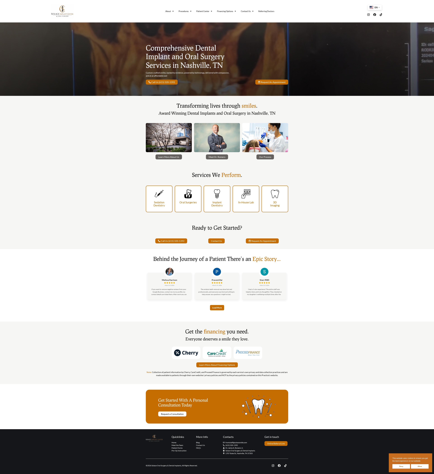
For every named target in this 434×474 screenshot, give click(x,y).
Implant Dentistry (217, 204)
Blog (198, 442)
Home (174, 442)
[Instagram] (368, 14)
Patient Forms (177, 448)
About (168, 11)
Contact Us (246, 11)
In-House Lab (246, 202)
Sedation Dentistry (159, 204)
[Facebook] (375, 14)
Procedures (184, 11)
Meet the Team (177, 445)
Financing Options (225, 11)
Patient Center (202, 11)
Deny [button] (401, 466)
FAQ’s (198, 448)
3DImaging (275, 204)
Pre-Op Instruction (179, 451)
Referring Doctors (266, 11)
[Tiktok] (381, 14)
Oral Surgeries (188, 202)
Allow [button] (420, 466)
